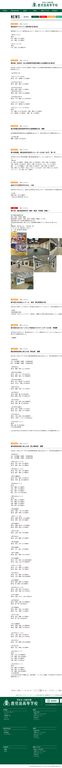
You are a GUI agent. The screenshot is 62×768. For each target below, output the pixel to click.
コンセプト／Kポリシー (9, 712)
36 (35, 690)
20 (28, 690)
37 (38, 690)
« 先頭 (18, 690)
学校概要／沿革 (7, 715)
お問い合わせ (19, 695)
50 (50, 690)
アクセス (6, 717)
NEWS (43, 17)
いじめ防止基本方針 (39, 695)
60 (53, 690)
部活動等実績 (51, 17)
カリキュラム (36, 719)
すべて (35, 17)
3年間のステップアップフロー (40, 713)
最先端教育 (6, 732)
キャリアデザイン (7, 734)
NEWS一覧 (6, 719)
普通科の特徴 (36, 730)
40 (45, 690)
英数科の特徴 (36, 712)
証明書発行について (49, 695)
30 (30, 690)
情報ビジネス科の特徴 (38, 749)
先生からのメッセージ (38, 715)
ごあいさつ (6, 713)
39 (43, 690)
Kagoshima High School (44, 766)
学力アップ (6, 730)
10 (25, 690)
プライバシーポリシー (28, 695)
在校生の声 (36, 717)
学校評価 (57, 695)
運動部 (5, 749)
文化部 (5, 751)
